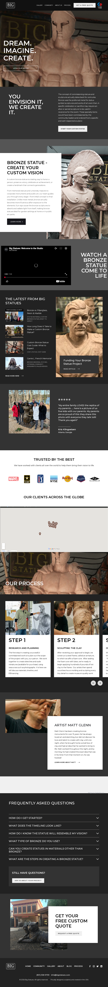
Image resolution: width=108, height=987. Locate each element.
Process (67, 5)
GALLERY (39, 5)
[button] (93, 683)
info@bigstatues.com (60, 975)
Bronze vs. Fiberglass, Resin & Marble (37, 311)
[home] (10, 5)
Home (28, 966)
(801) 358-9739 (42, 975)
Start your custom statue (73, 129)
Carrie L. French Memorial (39, 358)
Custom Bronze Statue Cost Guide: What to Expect (38, 345)
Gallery (51, 966)
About (61, 966)
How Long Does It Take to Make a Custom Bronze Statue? (39, 329)
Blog (69, 966)
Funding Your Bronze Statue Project (77, 362)
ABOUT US (58, 5)
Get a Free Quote (84, 5)
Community (49, 5)
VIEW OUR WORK (21, 68)
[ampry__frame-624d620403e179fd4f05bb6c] (22, 978)
